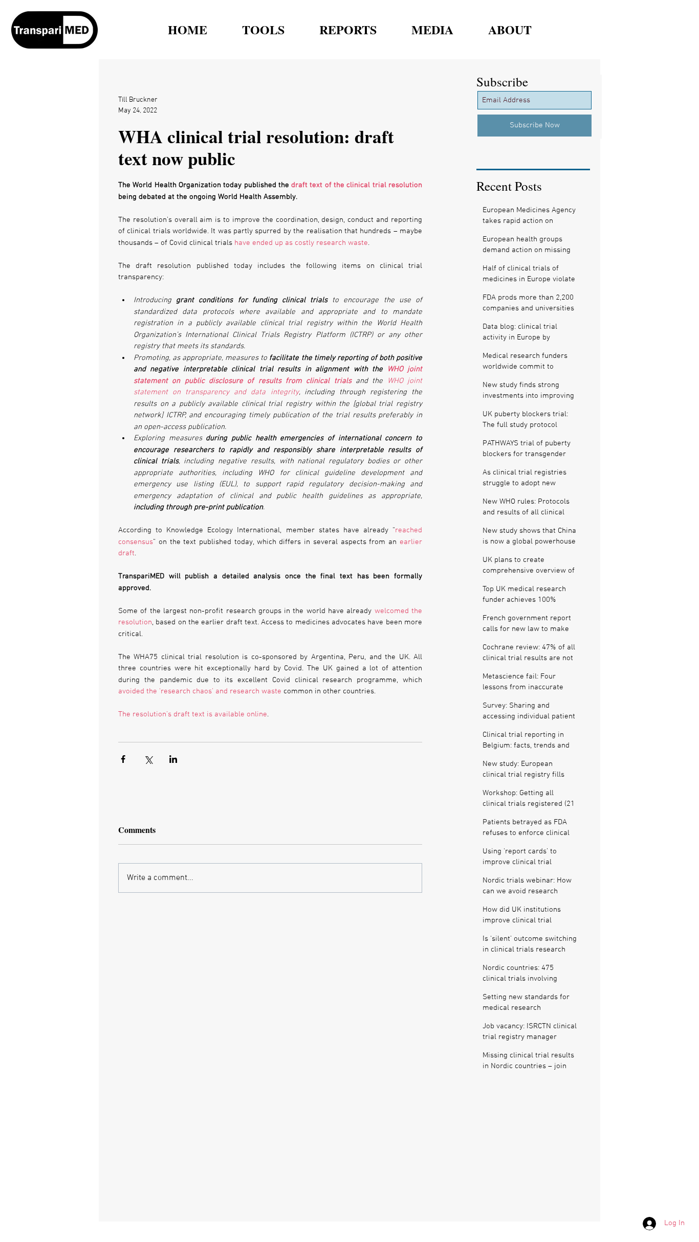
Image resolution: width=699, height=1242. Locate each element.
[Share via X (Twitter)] (148, 759)
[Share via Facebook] (123, 759)
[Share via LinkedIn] (173, 759)
